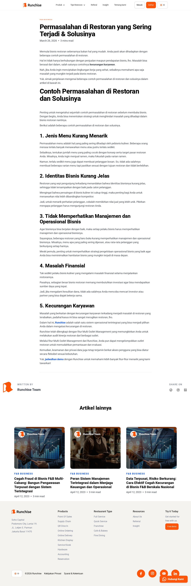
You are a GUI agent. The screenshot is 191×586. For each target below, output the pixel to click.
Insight (106, 5)
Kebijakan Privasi (52, 573)
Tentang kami (120, 5)
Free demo (171, 526)
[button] (60, 5)
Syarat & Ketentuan (73, 573)
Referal (94, 5)
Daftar (151, 5)
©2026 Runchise (33, 573)
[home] (32, 5)
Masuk (139, 5)
